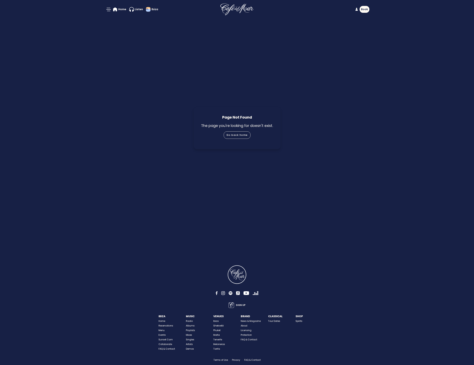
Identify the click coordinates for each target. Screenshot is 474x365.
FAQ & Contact (166, 348)
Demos (190, 348)
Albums (190, 325)
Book (364, 9)
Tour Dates (274, 321)
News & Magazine (251, 321)
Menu (161, 330)
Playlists (190, 330)
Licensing (246, 330)
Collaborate (165, 344)
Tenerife (217, 339)
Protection (246, 334)
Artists (189, 344)
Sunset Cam (165, 339)
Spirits (299, 321)
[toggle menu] (108, 9)
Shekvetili (218, 325)
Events (162, 334)
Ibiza (216, 321)
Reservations (165, 325)
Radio (189, 321)
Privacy (236, 359)
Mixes (189, 334)
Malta (216, 334)
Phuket (217, 330)
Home (161, 321)
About (244, 325)
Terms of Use (220, 359)
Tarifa (216, 348)
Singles (190, 339)
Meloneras (219, 344)
